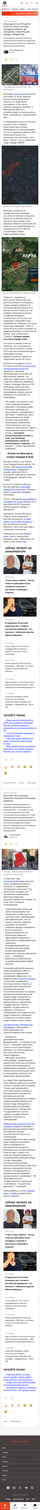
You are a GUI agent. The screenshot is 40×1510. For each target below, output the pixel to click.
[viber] (32, 1488)
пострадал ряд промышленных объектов (19, 367)
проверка (14, 1421)
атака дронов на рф (9, 783)
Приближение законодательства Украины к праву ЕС (18, 1125)
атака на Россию (21, 94)
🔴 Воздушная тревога (22, 13)
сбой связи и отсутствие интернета (17, 520)
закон (5, 1421)
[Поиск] (32, 3)
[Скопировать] (16, 59)
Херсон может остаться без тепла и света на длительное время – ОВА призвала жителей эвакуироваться (20, 685)
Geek (33, 1499)
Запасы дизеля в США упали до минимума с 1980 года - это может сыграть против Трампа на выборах (19, 667)
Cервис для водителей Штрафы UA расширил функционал (19, 1383)
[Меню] (37, 3)
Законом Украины (27, 978)
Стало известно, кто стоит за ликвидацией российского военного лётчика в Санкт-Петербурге (17, 650)
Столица (8, 1499)
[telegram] (26, 1488)
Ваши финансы (18, 1499)
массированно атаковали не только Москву (19, 500)
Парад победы (32, 783)
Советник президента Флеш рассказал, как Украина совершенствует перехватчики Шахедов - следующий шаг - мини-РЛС (19, 702)
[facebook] (8, 1488)
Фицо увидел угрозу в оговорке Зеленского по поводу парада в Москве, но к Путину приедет (19, 749)
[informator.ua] (5, 3)
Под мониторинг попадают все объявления (18, 1026)
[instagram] (14, 1488)
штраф (19, 1421)
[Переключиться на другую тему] (26, 3)
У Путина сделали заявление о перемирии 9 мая (19, 734)
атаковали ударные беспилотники (16, 488)
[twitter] (20, 1488)
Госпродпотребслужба (13, 881)
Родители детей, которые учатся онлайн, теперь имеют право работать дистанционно (18, 1377)
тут (24, 541)
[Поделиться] (11, 59)
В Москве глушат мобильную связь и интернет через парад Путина (18, 741)
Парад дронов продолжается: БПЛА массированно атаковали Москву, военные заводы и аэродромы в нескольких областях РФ (19, 725)
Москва (21, 783)
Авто (27, 1499)
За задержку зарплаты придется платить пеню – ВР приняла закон (19, 1388)
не (18, 1193)
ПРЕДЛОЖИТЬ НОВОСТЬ (20, 1441)
